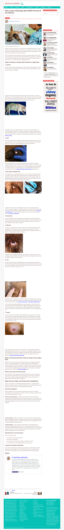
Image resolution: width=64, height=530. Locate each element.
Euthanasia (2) (23, 513)
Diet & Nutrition (23, 502)
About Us (49, 7)
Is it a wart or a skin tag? (13, 213)
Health (11, 7)
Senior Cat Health (23, 518)
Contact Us (35, 500)
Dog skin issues (8, 15)
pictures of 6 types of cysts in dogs (24, 169)
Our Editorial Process (37, 505)
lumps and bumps (22, 369)
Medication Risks (23, 515)
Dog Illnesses (22, 506)
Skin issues (43, 7)
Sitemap (35, 513)
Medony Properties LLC (51, 508)
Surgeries (22, 510)
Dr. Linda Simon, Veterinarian (14, 21)
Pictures (36, 7)
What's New (12, 15)
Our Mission (36, 503)
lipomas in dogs (8, 135)
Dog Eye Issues (23, 509)
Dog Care (21, 503)
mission (45, 75)
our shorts (42, 516)
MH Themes (22, 527)
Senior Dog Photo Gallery (38, 506)
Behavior (17, 7)
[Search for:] (51, 14)
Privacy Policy (36, 507)
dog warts (39, 210)
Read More (13, 490)
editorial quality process (51, 74)
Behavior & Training (24, 500)
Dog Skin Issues (23, 507)
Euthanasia (22, 512)
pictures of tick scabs (22, 301)
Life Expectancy (29, 7)
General (6, 7)
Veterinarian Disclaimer (38, 512)
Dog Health (22, 505)
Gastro (22, 7)
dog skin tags (9, 212)
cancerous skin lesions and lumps (17, 355)
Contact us (51, 502)
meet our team (51, 72)
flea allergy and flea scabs (34, 301)
